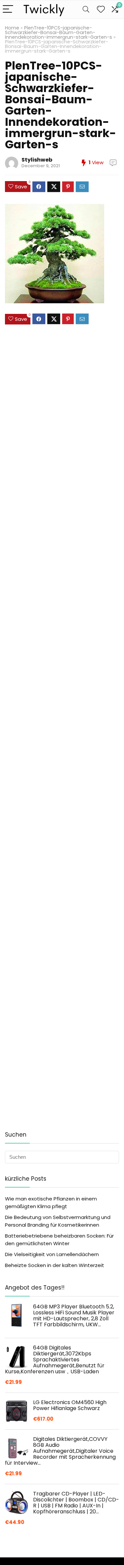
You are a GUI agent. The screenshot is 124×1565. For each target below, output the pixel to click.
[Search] (86, 9)
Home (12, 27)
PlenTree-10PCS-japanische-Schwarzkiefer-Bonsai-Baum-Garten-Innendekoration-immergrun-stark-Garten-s (58, 32)
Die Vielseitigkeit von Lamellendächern (52, 1254)
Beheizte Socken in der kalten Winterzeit (54, 1265)
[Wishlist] (101, 9)
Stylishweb (36, 160)
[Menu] (8, 9)
